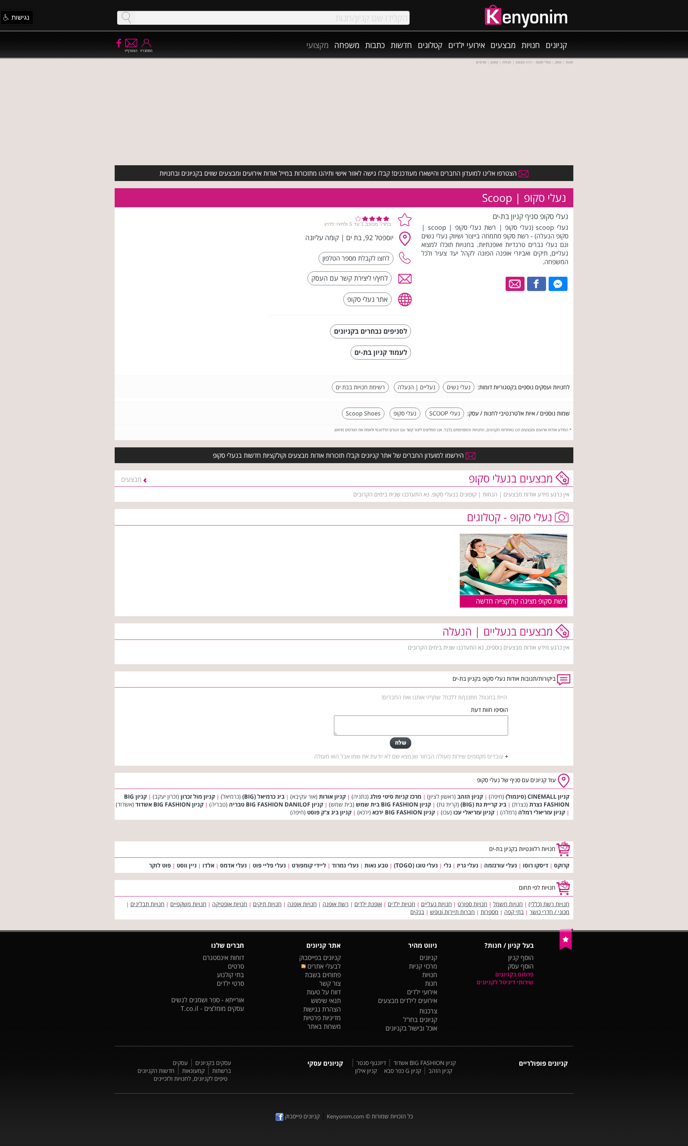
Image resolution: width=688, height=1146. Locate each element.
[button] (16, 17)
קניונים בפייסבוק (320, 957)
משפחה (346, 44)
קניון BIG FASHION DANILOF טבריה (276, 804)
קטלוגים (430, 44)
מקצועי (317, 44)
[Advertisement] (209, 256)
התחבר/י (146, 50)
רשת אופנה (335, 904)
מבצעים (503, 44)
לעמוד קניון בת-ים (380, 352)
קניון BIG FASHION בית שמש (393, 804)
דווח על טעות (324, 992)
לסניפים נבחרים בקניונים (370, 331)
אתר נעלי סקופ (367, 299)
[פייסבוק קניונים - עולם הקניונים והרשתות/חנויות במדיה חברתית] (118, 43)
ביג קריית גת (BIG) (483, 804)
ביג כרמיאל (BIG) (263, 796)
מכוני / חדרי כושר (549, 912)
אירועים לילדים (418, 1000)
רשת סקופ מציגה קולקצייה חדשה (521, 601)
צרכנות (428, 1011)
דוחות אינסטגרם (223, 957)
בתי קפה (514, 912)
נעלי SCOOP (444, 413)
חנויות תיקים (267, 904)
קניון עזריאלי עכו (473, 812)
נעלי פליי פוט (269, 865)
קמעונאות (193, 1071)
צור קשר (330, 983)
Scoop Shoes (363, 413)
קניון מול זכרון (198, 796)
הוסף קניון (521, 957)
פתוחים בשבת (323, 974)
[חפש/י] (126, 17)
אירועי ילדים (466, 44)
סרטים (236, 966)
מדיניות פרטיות (322, 1017)
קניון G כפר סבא (402, 1071)
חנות (431, 983)
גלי (447, 865)
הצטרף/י (131, 50)
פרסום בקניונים (514, 974)
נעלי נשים (458, 387)
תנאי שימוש (326, 1000)
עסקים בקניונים (213, 1063)
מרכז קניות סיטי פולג (395, 796)
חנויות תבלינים (147, 904)
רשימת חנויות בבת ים (360, 387)
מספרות (489, 912)
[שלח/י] (400, 743)
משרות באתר (324, 1026)
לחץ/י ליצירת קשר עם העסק (349, 278)
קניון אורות (332, 796)
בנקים (417, 912)
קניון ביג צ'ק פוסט (329, 812)
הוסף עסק (521, 966)
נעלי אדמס (233, 865)
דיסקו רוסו (535, 865)
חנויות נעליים (436, 904)
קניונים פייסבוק (301, 1116)
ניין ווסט (187, 865)
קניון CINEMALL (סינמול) (537, 796)
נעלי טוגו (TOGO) (416, 865)
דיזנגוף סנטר (371, 1063)
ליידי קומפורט (309, 865)
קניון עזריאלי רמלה (541, 812)
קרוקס (561, 865)
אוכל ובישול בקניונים (411, 1028)
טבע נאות (376, 865)
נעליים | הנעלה (416, 387)
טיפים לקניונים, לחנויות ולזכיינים (191, 1079)
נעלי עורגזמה (500, 865)
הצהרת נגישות (322, 1009)
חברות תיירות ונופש (452, 912)
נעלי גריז (467, 865)
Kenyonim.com (345, 1116)
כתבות (375, 44)
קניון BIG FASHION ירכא (403, 812)
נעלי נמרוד (345, 865)
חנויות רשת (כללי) (549, 904)
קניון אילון (366, 1071)
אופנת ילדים (368, 904)
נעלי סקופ (404, 413)
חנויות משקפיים (188, 904)
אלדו (208, 865)
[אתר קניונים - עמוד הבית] (566, 948)
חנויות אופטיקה (229, 904)
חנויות (530, 44)
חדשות (401, 44)
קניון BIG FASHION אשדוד (169, 804)
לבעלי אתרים (323, 966)
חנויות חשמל (508, 904)
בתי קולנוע (230, 974)
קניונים (556, 44)
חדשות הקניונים (156, 1071)
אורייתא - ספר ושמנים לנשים (207, 999)
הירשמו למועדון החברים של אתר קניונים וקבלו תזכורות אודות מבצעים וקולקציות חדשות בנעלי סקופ (339, 455)
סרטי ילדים (230, 983)
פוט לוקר (160, 865)
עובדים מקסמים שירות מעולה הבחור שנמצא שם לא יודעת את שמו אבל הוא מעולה (408, 756)
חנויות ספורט (472, 904)
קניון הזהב (470, 796)
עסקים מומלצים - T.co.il (212, 1008)
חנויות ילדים (401, 904)
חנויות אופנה (302, 904)
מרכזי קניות (423, 966)
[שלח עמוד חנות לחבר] (515, 283)
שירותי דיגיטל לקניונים (505, 982)
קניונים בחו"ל (420, 1019)
